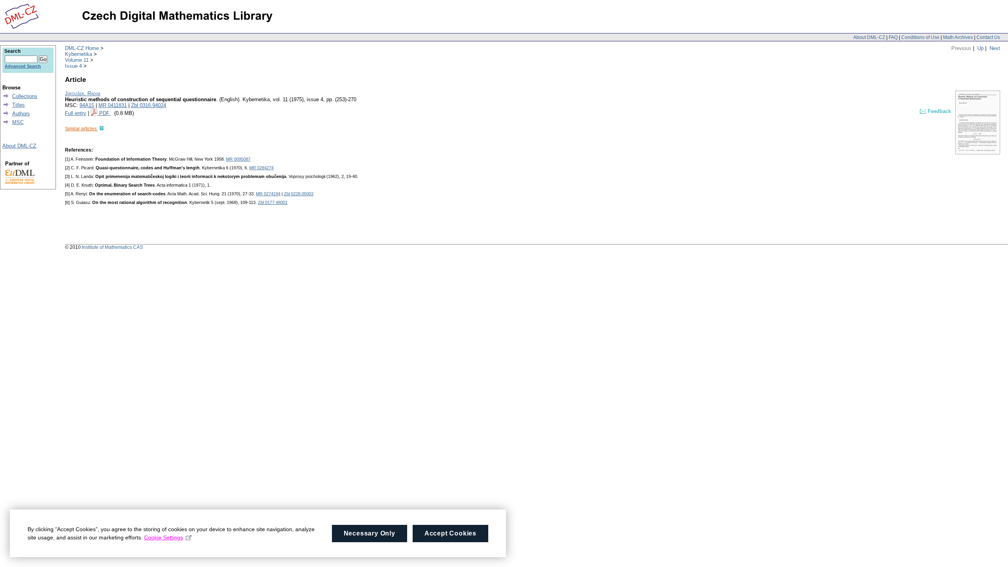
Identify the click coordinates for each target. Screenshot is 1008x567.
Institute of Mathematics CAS (112, 247)
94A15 (87, 105)
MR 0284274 (261, 167)
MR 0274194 (268, 193)
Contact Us (988, 37)
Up (980, 48)
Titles (18, 105)
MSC (18, 122)
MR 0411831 (112, 105)
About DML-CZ (869, 37)
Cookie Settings (163, 537)
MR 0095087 (238, 159)
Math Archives (958, 37)
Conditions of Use (920, 37)
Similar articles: (81, 129)
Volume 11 (77, 60)
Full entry (75, 113)
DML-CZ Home (82, 48)
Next (994, 48)
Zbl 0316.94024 (148, 105)
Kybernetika (78, 54)
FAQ (893, 37)
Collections (24, 96)
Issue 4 (73, 66)
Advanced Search (23, 66)
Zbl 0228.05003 (298, 193)
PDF (105, 113)
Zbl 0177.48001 (272, 202)
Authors (21, 114)
